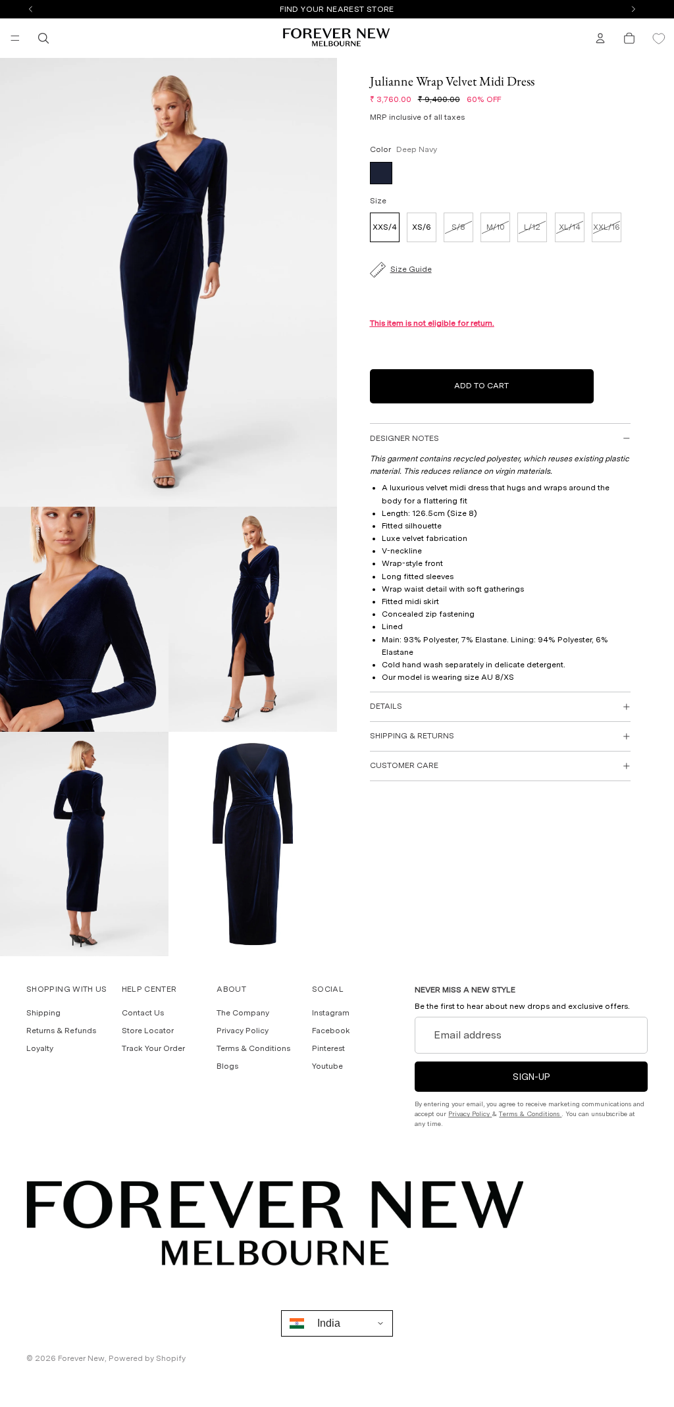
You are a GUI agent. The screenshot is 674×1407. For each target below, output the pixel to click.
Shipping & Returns (412, 735)
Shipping (43, 1012)
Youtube (327, 1066)
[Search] (43, 38)
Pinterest (328, 1048)
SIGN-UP (531, 1076)
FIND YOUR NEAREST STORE (337, 9)
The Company (243, 1012)
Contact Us (143, 1012)
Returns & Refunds (61, 1030)
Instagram (331, 1012)
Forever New (81, 1358)
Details (386, 706)
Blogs (227, 1066)
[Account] (600, 38)
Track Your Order (153, 1048)
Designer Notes (404, 438)
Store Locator (148, 1030)
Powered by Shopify (147, 1358)
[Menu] (15, 38)
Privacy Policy (243, 1030)
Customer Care (404, 765)
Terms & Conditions (253, 1048)
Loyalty (39, 1048)
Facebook (331, 1030)
